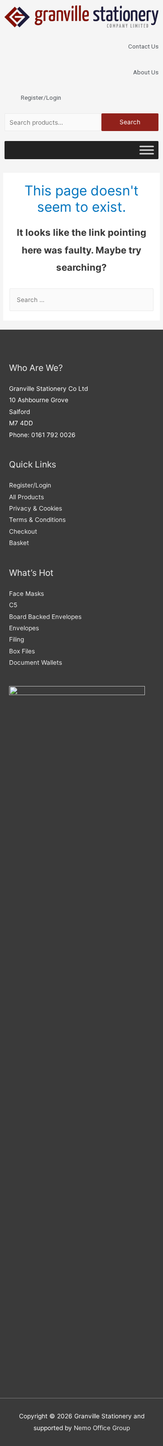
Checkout (23, 531)
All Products (26, 497)
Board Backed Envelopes (45, 616)
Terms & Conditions (37, 519)
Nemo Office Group (102, 1427)
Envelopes (24, 628)
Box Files (22, 651)
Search (130, 122)
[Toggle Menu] (146, 150)
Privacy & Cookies (35, 508)
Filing (16, 639)
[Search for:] (81, 299)
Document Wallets (35, 662)
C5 (13, 605)
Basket (19, 542)
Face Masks (26, 593)
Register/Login (30, 485)
